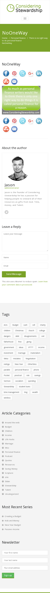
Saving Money (11, 468)
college (42, 330)
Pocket (7, 375)
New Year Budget (13, 525)
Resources (10, 464)
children (7, 330)
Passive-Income (12, 529)
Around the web (12, 422)
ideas (21, 347)
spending (32, 381)
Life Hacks (9, 439)
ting (25, 392)
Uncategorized (11, 494)
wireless (7, 398)
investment (8, 353)
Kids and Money (12, 520)
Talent (8, 489)
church (31, 330)
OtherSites (32, 364)
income (41, 347)
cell (33, 325)
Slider (7, 481)
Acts (5, 325)
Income (8, 435)
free (20, 341)
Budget (15, 325)
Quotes (8, 460)
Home (4, 38)
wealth (35, 392)
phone (36, 370)
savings (37, 375)
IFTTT (30, 347)
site (6, 477)
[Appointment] (25, 8)
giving (29, 341)
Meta (6, 358)
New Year (19, 364)
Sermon (7, 381)
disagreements (30, 336)
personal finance (22, 370)
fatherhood (8, 341)
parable (7, 370)
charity (43, 325)
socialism (19, 381)
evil (43, 336)
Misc (7, 447)
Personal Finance (18, 38)
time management (11, 392)
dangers (7, 336)
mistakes (17, 358)
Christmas (19, 330)
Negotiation (31, 358)
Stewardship (9, 386)
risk (28, 375)
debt (17, 336)
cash (25, 325)
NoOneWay (11, 64)
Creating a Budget (13, 516)
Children (8, 431)
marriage (22, 353)
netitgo (7, 364)
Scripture (9, 473)
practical (18, 375)
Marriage (9, 443)
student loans (24, 386)
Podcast (8, 456)
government (9, 347)
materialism (35, 353)
